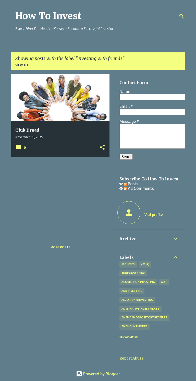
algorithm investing (137, 299)
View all (22, 65)
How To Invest (48, 16)
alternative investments (140, 308)
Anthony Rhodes (134, 326)
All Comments (140, 188)
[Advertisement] (58, 197)
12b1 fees (128, 264)
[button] (102, 147)
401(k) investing (133, 273)
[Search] (182, 16)
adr (164, 281)
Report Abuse (131, 358)
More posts (60, 247)
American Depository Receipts (144, 317)
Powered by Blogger (101, 374)
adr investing (131, 290)
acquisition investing (138, 281)
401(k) (145, 264)
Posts (132, 183)
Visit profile (153, 215)
